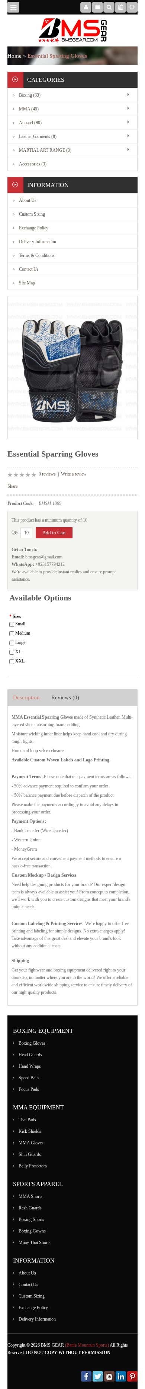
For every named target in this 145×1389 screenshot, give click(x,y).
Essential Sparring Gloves (57, 56)
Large (20, 642)
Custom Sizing (32, 214)
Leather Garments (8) (38, 136)
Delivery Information (37, 241)
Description (26, 697)
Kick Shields (30, 1131)
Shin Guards (30, 1154)
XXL (20, 661)
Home (14, 56)
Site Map (27, 283)
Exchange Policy (33, 228)
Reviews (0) (65, 697)
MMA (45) (29, 109)
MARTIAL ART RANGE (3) (45, 150)
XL (18, 651)
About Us (27, 200)
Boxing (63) (30, 95)
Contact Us (29, 269)
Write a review (74, 474)
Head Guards (30, 1054)
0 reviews (47, 474)
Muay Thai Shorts (35, 1242)
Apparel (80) (30, 122)
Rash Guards (30, 1208)
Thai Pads (27, 1119)
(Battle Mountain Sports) (87, 1345)
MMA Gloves (31, 1142)
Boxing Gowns (32, 1231)
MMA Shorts (30, 1196)
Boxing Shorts (31, 1219)
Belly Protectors (33, 1166)
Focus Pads (29, 1089)
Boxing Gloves (32, 1043)
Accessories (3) (32, 164)
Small (20, 623)
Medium (22, 633)
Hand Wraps (30, 1066)
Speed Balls (29, 1077)
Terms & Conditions (37, 255)
